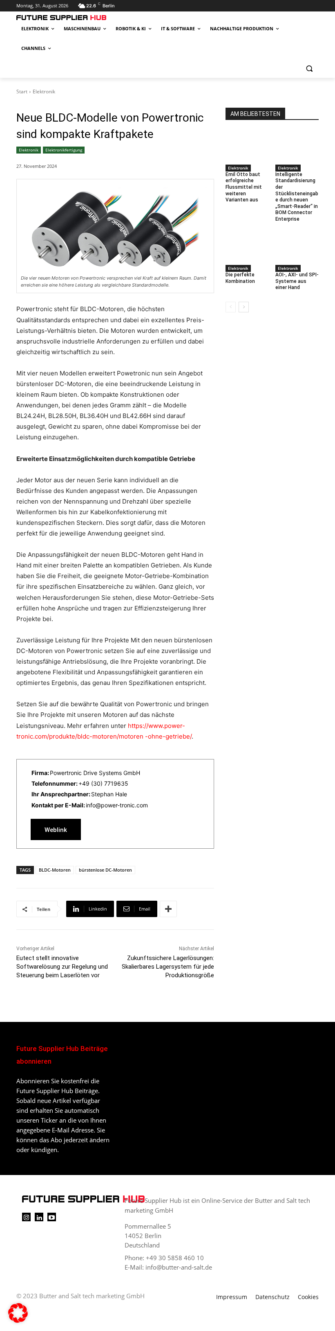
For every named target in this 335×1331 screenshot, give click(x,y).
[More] (168, 909)
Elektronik (44, 91)
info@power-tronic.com (117, 805)
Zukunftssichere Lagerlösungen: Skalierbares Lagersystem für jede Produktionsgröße (168, 966)
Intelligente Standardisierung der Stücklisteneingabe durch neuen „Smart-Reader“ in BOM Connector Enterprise (296, 197)
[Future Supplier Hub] (71, 17)
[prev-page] (231, 307)
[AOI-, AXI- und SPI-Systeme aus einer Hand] (297, 246)
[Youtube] (51, 1217)
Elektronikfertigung (63, 150)
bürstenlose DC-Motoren (105, 870)
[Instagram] (26, 1217)
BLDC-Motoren (55, 870)
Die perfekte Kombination (240, 278)
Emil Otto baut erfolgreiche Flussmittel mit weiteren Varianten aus (244, 187)
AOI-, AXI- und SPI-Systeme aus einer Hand (297, 281)
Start (21, 91)
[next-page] (244, 307)
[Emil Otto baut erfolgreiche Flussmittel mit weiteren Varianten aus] (247, 146)
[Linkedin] (39, 1217)
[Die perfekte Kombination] (247, 246)
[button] (309, 68)
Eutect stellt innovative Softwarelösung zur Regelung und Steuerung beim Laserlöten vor (62, 966)
